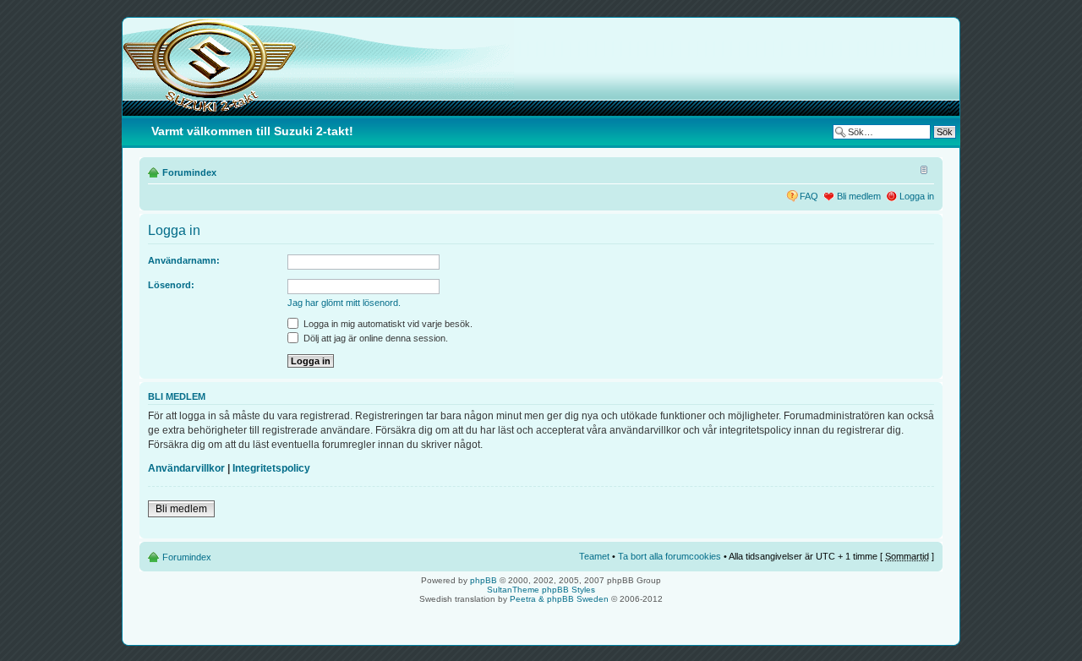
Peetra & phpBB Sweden (559, 599)
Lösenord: (171, 285)
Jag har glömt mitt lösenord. (344, 303)
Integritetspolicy (271, 468)
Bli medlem (859, 196)
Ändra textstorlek (922, 169)
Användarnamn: (184, 260)
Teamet (594, 556)
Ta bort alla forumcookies (669, 556)
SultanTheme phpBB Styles (541, 589)
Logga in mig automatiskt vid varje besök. (387, 324)
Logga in (916, 196)
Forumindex (189, 172)
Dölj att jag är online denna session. (374, 338)
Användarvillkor (186, 468)
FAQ (809, 196)
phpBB (483, 580)
